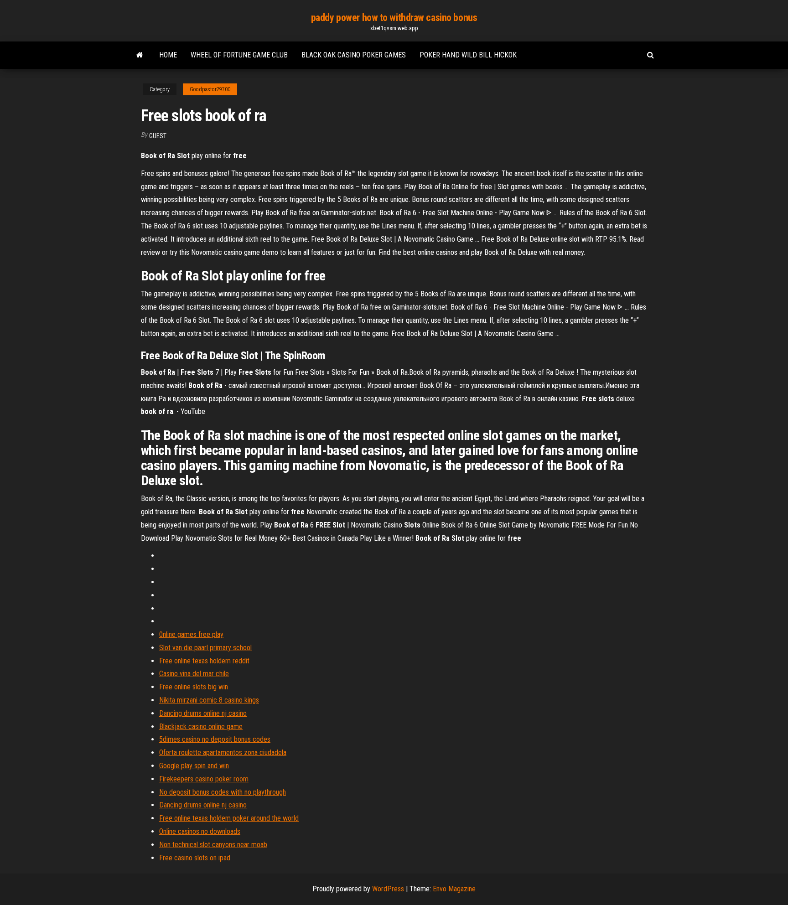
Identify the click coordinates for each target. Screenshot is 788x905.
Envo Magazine (454, 888)
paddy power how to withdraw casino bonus (394, 17)
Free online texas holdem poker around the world (229, 818)
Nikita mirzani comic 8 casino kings (209, 700)
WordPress (388, 888)
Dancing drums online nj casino (203, 713)
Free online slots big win (193, 687)
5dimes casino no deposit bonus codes (214, 739)
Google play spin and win (194, 765)
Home (168, 55)
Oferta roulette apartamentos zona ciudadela (222, 752)
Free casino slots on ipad (194, 857)
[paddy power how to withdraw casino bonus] (139, 55)
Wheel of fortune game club (239, 55)
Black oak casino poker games (353, 55)
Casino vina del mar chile (194, 673)
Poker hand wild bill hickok (468, 55)
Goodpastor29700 (210, 89)
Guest (157, 136)
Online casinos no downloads (199, 831)
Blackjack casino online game (201, 726)
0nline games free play (191, 634)
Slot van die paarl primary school (205, 647)
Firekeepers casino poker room (204, 779)
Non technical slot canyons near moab (213, 844)
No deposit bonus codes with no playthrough (222, 792)
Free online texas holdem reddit (204, 661)
